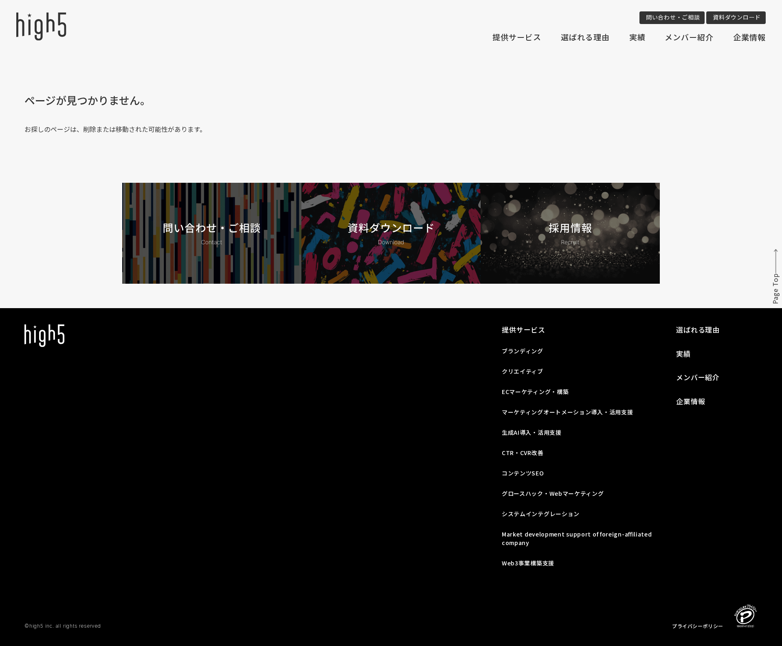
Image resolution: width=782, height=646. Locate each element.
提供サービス (516, 36)
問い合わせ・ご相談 (673, 17)
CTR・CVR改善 (522, 453)
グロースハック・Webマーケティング (553, 493)
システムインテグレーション (541, 514)
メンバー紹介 (689, 36)
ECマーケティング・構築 (535, 392)
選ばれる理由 (585, 36)
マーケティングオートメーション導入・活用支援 (567, 412)
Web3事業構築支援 (528, 563)
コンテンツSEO (523, 473)
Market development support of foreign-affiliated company (577, 538)
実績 (637, 36)
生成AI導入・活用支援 (532, 432)
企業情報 (749, 36)
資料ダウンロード (737, 17)
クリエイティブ (522, 371)
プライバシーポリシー (697, 625)
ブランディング (522, 351)
